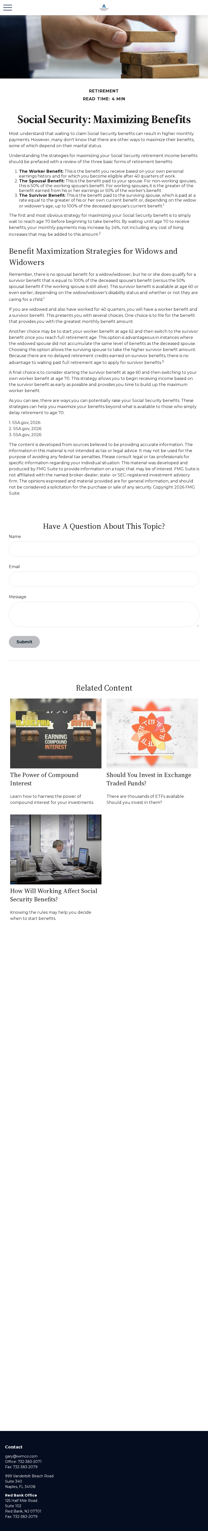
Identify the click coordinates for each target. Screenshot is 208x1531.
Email (14, 566)
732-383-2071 (30, 1461)
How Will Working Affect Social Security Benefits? (53, 895)
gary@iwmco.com (21, 1456)
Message (17, 596)
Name (15, 536)
